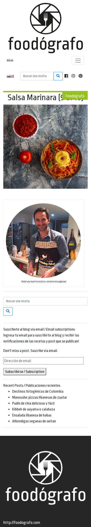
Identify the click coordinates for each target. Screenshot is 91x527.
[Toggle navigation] (78, 60)
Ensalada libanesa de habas (31, 415)
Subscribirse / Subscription (24, 372)
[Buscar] (58, 76)
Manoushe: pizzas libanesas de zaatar (39, 397)
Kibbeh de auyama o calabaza (33, 409)
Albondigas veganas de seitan (34, 421)
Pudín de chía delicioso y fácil (33, 403)
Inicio (10, 60)
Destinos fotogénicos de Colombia (37, 391)
